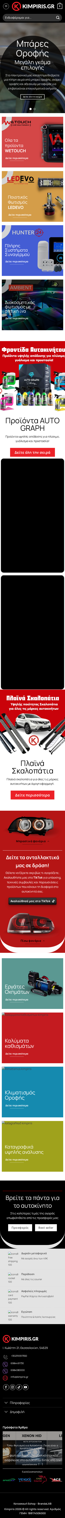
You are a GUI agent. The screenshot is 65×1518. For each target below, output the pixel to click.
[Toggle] (6, 1403)
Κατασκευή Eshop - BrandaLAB (32, 1503)
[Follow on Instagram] (13, 1387)
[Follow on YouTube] (26, 1387)
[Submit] (58, 17)
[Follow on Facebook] (6, 1387)
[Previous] (5, 1448)
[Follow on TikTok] (19, 1387)
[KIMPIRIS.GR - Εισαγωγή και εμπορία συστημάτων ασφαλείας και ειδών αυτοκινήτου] (33, 6)
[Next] (59, 1448)
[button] (6, 6)
